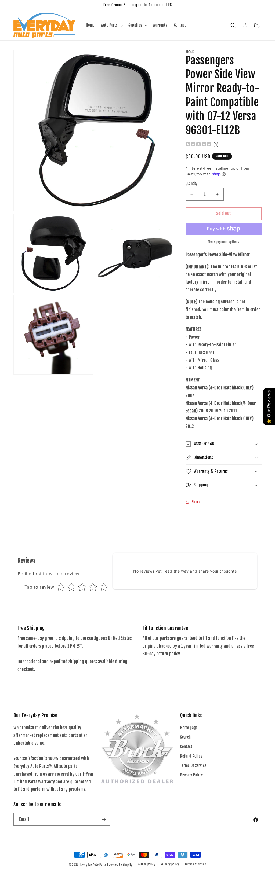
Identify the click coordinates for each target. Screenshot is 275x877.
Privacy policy (170, 864)
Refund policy (146, 864)
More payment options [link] (223, 242)
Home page (188, 727)
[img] (198, 145)
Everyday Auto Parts (93, 865)
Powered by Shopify (119, 865)
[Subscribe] (104, 819)
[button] (111, 25)
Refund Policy (191, 756)
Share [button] (196, 502)
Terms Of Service (193, 765)
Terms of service (195, 864)
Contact (186, 746)
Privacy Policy (191, 775)
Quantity (192, 183)
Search (185, 737)
